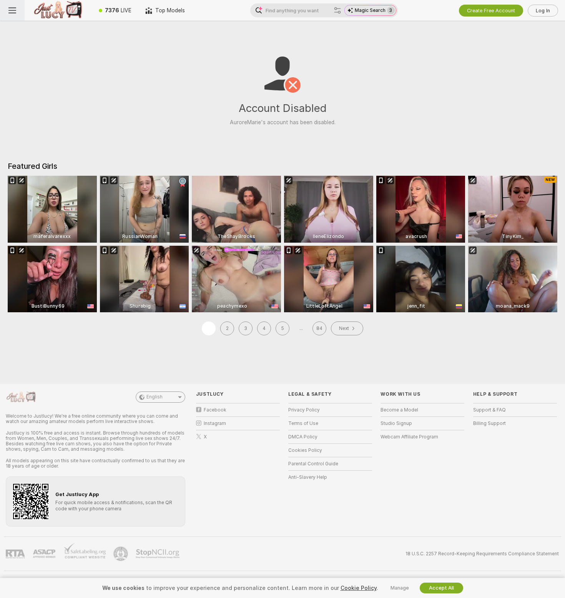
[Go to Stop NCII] (158, 553)
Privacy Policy (304, 410)
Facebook (215, 410)
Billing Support (489, 423)
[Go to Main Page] (58, 10)
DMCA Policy (302, 437)
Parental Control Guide (313, 463)
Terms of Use (303, 423)
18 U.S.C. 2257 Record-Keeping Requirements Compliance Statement (482, 553)
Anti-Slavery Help (307, 477)
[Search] (337, 10)
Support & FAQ (489, 410)
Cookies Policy (305, 450)
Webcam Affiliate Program (409, 437)
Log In (543, 10)
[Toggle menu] (12, 10)
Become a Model (399, 410)
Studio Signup (396, 423)
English (154, 397)
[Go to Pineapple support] (121, 553)
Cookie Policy (359, 588)
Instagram (215, 423)
